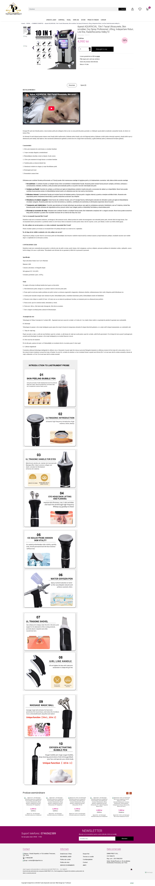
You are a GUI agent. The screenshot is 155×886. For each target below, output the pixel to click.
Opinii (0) (83, 85)
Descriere (72, 85)
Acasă (23, 23)
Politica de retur (64, 862)
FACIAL (69, 20)
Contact (85, 862)
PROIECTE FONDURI (93, 20)
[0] (139, 9)
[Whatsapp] (149, 872)
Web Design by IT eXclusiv (63, 883)
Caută (123, 9)
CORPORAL (61, 20)
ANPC (84, 865)
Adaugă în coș (102, 49)
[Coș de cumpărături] (147, 9)
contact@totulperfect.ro (35, 860)
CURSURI (103, 20)
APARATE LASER (51, 20)
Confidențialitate (87, 859)
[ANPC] (131, 883)
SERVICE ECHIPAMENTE (67, 865)
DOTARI (83, 20)
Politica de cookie (65, 859)
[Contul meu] (132, 9)
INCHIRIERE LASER (65, 856)
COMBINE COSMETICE (37, 23)
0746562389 (29, 858)
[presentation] (127, 793)
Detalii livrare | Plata (66, 854)
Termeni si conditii (88, 856)
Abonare (124, 838)
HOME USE (76, 20)
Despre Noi (86, 854)
